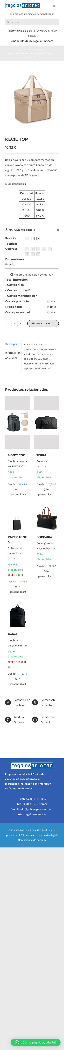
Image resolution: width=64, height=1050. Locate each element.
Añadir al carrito (43, 323)
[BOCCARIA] (46, 518)
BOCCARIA (44, 537)
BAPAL (13, 634)
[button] (36, 1042)
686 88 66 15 (27, 30)
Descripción (12, 344)
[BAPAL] (17, 615)
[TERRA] (46, 422)
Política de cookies (31, 835)
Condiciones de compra (32, 839)
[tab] (12, 344)
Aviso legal (50, 835)
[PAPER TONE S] (17, 518)
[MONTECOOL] (17, 422)
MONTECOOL (17, 455)
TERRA (41, 455)
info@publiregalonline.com (36, 40)
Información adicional (12, 355)
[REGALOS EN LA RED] (22, 5)
